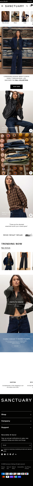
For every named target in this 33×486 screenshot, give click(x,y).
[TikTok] (13, 454)
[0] (30, 6)
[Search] (27, 6)
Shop (3, 415)
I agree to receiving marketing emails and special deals (17, 450)
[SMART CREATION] (16, 261)
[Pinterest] (11, 454)
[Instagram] (8, 454)
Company (5, 421)
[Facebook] (2, 454)
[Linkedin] (16, 454)
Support (5, 427)
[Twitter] (5, 454)
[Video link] (16, 50)
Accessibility (21, 467)
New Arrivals (5, 248)
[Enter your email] (30, 445)
